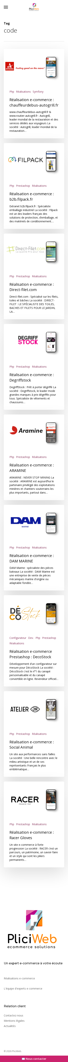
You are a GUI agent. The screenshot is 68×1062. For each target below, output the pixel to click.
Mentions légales (14, 1020)
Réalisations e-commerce (19, 978)
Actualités (10, 1026)
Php (11, 91)
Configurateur (17, 638)
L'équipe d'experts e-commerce (23, 988)
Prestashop (23, 185)
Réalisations (23, 91)
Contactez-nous (13, 1015)
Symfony (38, 91)
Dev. (31, 638)
